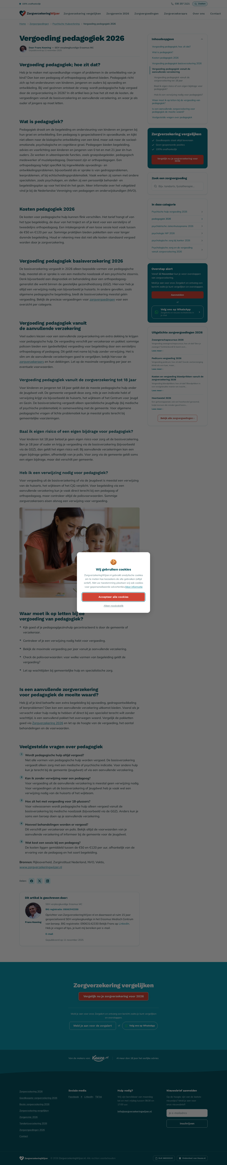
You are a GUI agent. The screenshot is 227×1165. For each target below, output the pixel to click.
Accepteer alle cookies (113, 596)
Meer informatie (134, 586)
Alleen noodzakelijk (113, 605)
